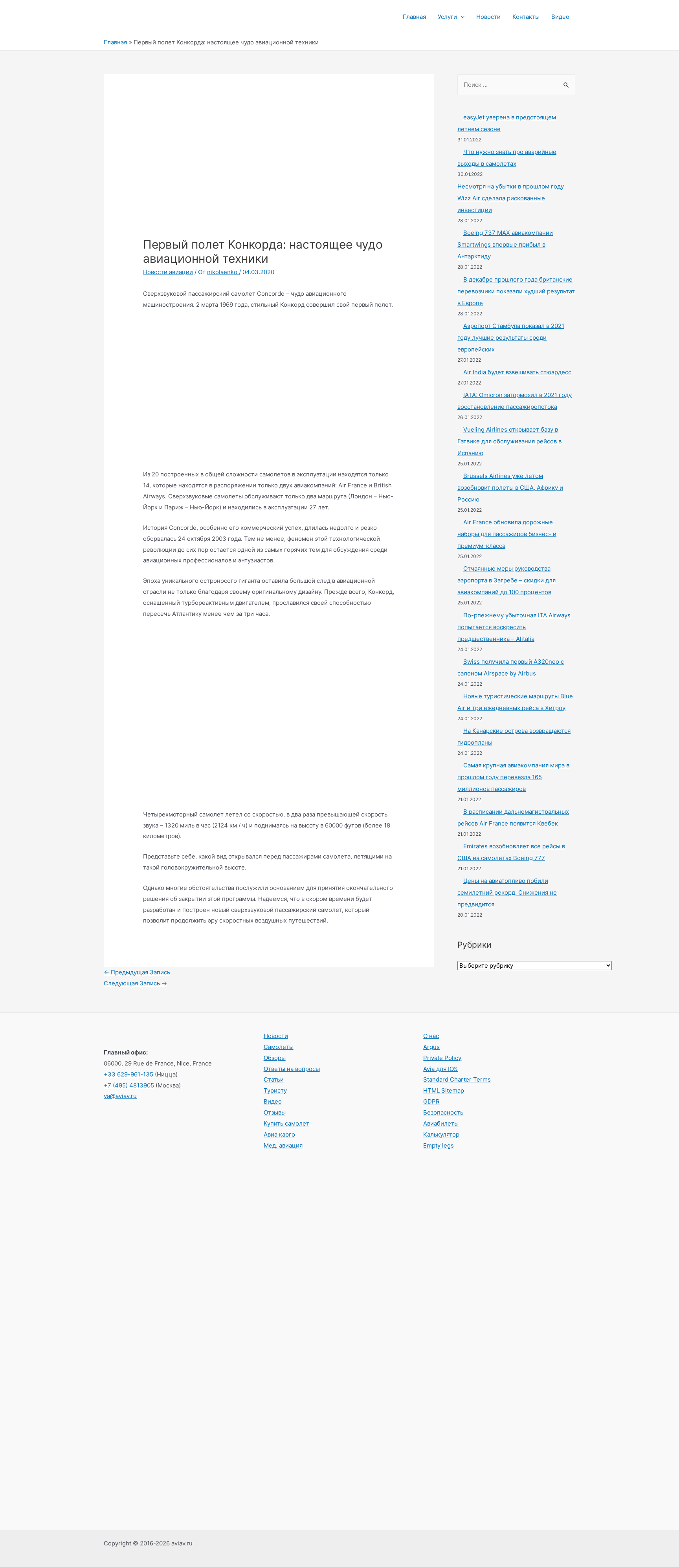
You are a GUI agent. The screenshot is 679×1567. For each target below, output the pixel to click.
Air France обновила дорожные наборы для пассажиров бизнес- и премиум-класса (506, 533)
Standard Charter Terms (457, 1079)
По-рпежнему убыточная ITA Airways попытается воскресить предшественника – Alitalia (514, 627)
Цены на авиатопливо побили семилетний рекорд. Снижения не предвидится (507, 892)
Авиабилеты (441, 1123)
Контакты (526, 16)
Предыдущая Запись (137, 972)
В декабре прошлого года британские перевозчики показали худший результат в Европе (516, 291)
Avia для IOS (440, 1069)
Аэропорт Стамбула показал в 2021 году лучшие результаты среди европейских (510, 337)
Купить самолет (286, 1123)
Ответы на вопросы (292, 1069)
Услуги (447, 16)
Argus (431, 1047)
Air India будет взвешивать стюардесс (517, 372)
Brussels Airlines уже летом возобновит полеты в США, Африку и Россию (510, 487)
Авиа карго (279, 1134)
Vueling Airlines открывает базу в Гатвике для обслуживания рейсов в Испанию (509, 441)
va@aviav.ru (120, 1096)
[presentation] (460, 17)
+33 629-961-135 (128, 1074)
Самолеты (279, 1047)
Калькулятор (441, 1134)
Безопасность (443, 1112)
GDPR (431, 1101)
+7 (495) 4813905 (129, 1085)
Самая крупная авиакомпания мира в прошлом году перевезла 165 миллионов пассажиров (513, 777)
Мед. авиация (283, 1145)
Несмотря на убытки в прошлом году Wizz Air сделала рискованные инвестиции (510, 198)
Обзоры (275, 1058)
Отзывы (275, 1112)
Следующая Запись (135, 983)
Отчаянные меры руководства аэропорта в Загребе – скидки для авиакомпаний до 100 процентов (506, 580)
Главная (414, 16)
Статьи (274, 1079)
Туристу (275, 1090)
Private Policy (442, 1058)
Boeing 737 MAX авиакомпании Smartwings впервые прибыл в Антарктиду (505, 244)
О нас (431, 1036)
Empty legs (438, 1145)
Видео (560, 16)
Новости (488, 16)
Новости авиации (168, 272)
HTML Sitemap (443, 1090)
